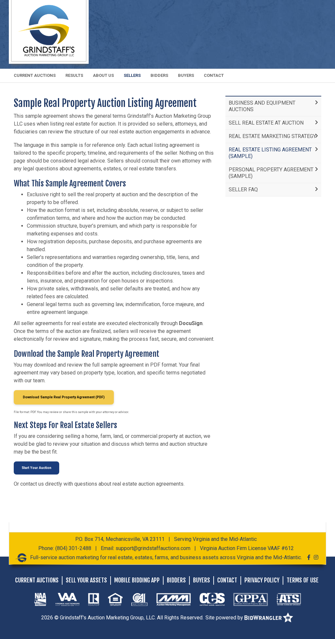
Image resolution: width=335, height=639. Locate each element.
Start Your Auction (36, 468)
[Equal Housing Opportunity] (115, 599)
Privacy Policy (261, 580)
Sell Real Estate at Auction (266, 123)
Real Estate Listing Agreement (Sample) (270, 153)
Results (74, 75)
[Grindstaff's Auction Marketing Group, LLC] (49, 30)
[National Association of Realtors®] (93, 599)
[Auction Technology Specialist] (289, 599)
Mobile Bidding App (137, 580)
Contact (214, 75)
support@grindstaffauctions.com (152, 548)
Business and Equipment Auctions (262, 106)
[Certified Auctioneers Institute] (139, 599)
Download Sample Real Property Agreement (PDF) (64, 397)
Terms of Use (303, 580)
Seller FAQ (243, 189)
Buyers (186, 75)
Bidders (159, 75)
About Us (103, 75)
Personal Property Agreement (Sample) (271, 172)
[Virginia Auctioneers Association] (67, 599)
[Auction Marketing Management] (173, 599)
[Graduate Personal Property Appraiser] (250, 599)
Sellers (132, 75)
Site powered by (224, 617)
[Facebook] (308, 557)
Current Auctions (35, 75)
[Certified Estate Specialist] (212, 599)
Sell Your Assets (86, 580)
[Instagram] (316, 557)
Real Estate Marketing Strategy (272, 136)
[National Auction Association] (40, 599)
